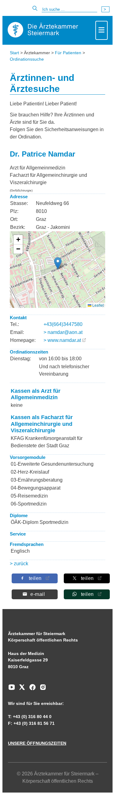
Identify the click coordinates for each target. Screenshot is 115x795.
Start (14, 52)
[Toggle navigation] (101, 30)
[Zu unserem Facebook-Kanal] (31, 689)
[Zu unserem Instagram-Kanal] (41, 689)
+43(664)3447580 (63, 324)
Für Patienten (68, 52)
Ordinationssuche (27, 59)
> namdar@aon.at (63, 332)
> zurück (19, 563)
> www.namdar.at (62, 340)
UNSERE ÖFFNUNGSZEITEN (37, 743)
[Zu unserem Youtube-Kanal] (11, 689)
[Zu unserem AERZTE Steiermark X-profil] (20, 689)
